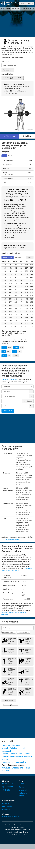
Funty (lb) (19, 78)
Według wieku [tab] (18, 257)
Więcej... (15, 93)
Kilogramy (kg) (8, 78)
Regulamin (6, 809)
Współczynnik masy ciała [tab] (14, 155)
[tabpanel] (17, 171)
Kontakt (22, 787)
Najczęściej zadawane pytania (23, 793)
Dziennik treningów (27, 8)
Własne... (30, 257)
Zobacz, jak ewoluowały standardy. (10, 539)
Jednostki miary (7, 74)
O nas (21, 784)
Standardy (15, 8)
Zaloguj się (22, 3)
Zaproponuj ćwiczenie (10, 705)
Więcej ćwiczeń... (9, 700)
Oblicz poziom (8, 411)
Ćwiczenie (5, 61)
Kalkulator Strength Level (9, 379)
